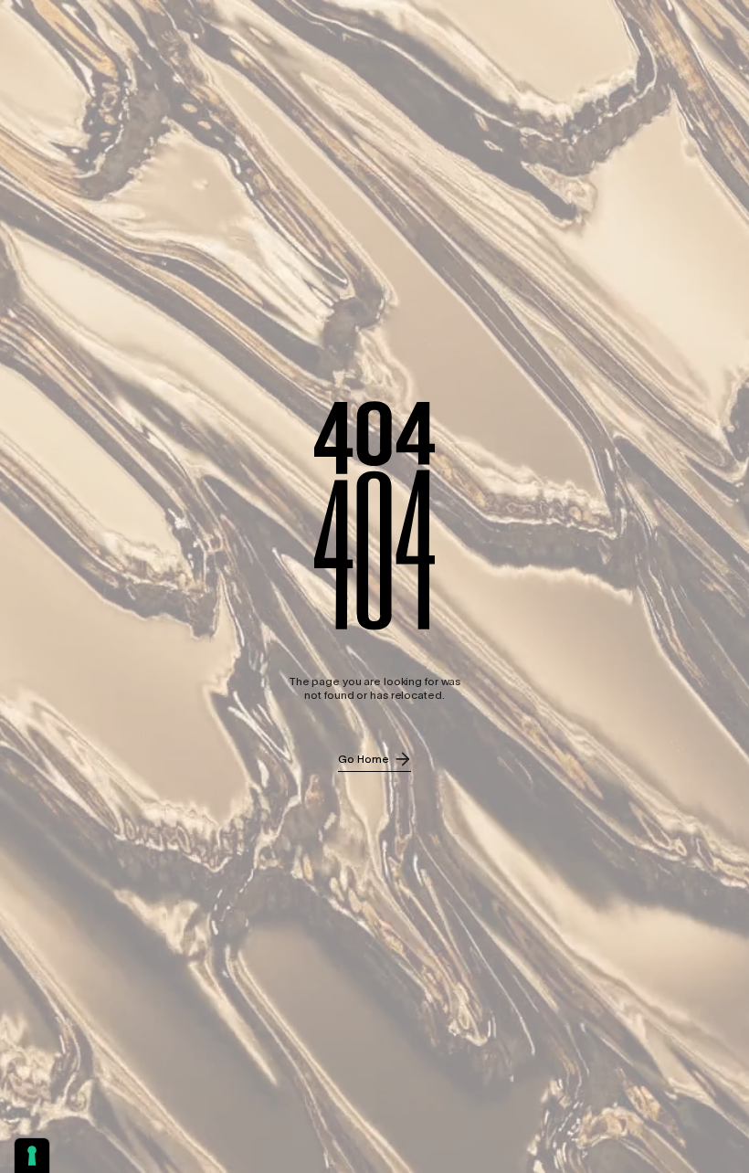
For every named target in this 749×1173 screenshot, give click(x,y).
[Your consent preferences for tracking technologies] (32, 1155)
